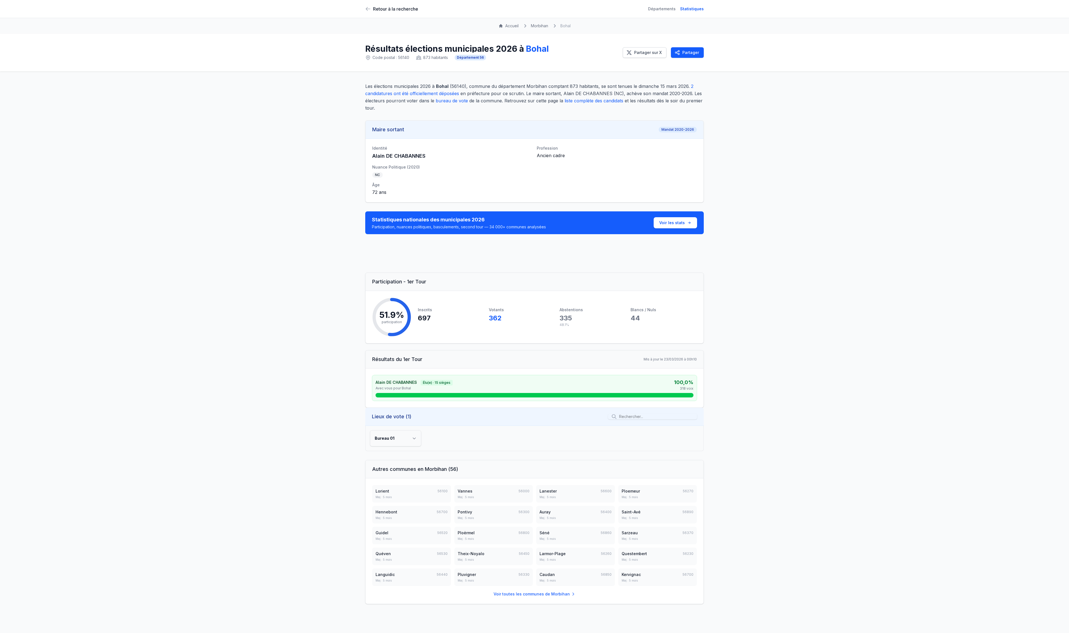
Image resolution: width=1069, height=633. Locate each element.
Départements (662, 8)
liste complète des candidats (594, 100)
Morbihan (539, 25)
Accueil (512, 25)
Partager (690, 52)
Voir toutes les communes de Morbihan (532, 594)
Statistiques (692, 8)
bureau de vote (452, 100)
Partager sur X (648, 52)
